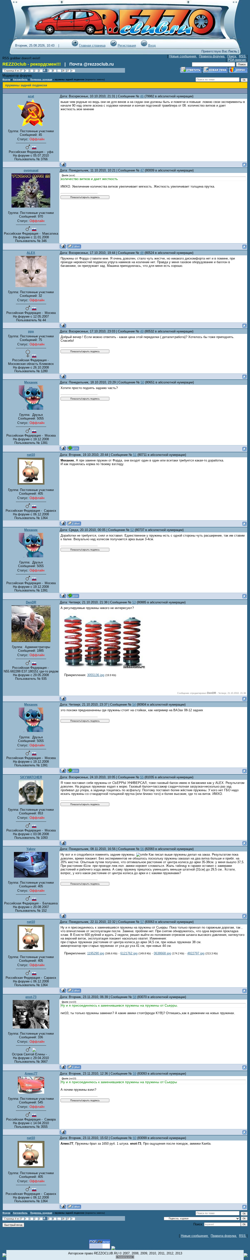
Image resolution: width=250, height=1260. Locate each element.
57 (142, 922)
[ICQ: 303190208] (73, 448)
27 (68, 71)
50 (142, 382)
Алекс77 (31, 1073)
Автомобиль (20, 79)
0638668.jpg (162, 953)
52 (132, 530)
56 (142, 849)
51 (134, 455)
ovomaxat (31, 170)
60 (134, 1138)
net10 (31, 455)
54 (134, 704)
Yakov (30, 849)
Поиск (232, 56)
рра (31, 331)
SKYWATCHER (31, 777)
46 (142, 96)
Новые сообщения (183, 56)
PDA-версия (237, 60)
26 (63, 71)
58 (134, 997)
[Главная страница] (75, 45)
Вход (152, 45)
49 (142, 331)
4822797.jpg (195, 953)
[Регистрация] (113, 45)
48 (142, 253)
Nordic (36, 76)
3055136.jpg (95, 675)
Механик (31, 382)
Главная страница (92, 45)
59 (134, 1073)
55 (142, 777)
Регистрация (127, 45)
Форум (6, 79)
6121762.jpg (128, 953)
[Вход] (144, 45)
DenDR (31, 602)
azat (31, 96)
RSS (243, 56)
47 (142, 170)
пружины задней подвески (69, 79)
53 (134, 602)
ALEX (31, 253)
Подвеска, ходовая (41, 79)
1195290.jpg (95, 953)
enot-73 (30, 997)
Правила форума (212, 56)
